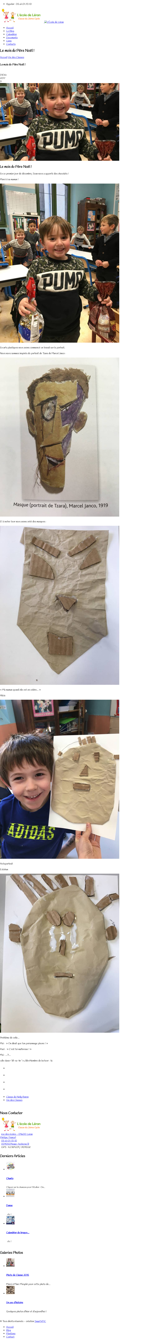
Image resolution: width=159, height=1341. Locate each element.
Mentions (10, 1333)
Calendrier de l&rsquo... (17, 1232)
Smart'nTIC (40, 1321)
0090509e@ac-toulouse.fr (15, 1144)
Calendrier (11, 34)
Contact (10, 1337)
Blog (8, 1330)
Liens (8, 41)
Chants (9, 1178)
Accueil (10, 28)
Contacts (11, 44)
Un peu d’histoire (14, 1302)
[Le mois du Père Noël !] (59, 160)
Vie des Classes (16, 57)
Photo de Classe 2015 (17, 1275)
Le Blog (10, 31)
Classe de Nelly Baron (17, 1097)
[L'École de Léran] (32, 22)
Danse (9, 1205)
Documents (12, 37)
